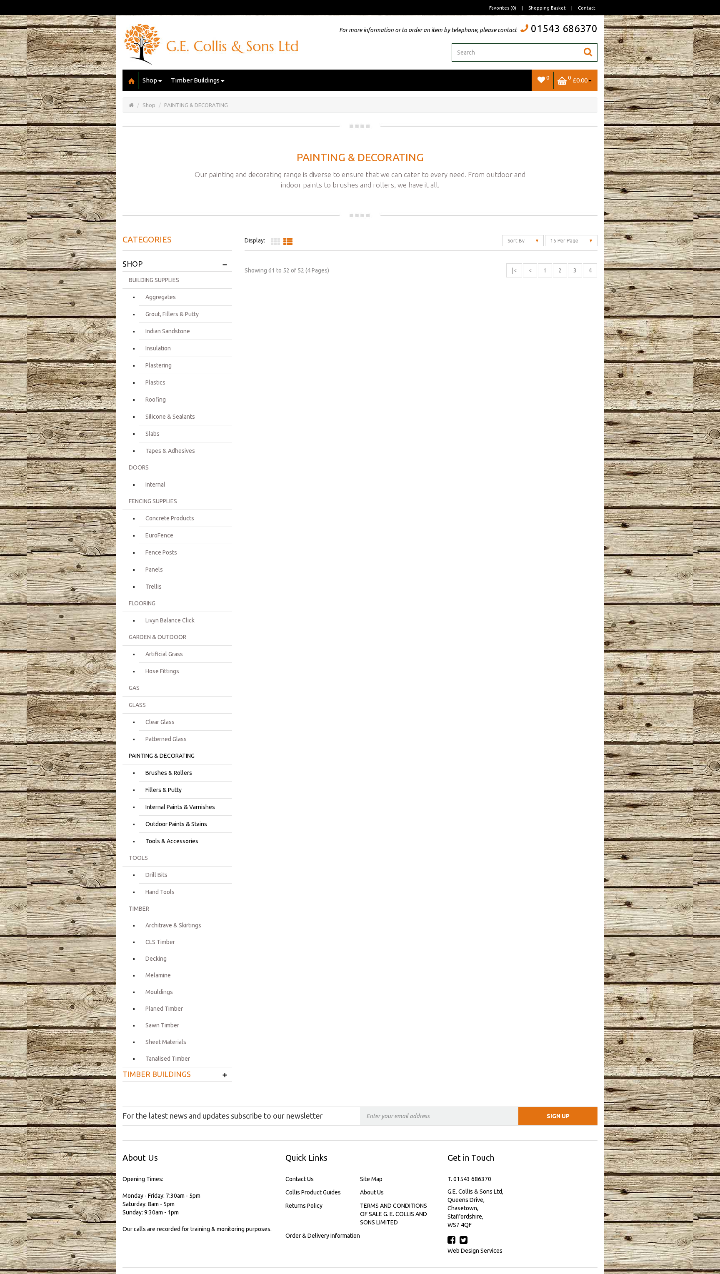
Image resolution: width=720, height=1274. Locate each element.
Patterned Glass (166, 739)
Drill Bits (156, 875)
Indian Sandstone (167, 331)
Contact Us (299, 1179)
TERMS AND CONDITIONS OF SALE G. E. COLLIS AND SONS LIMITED (393, 1214)
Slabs (152, 433)
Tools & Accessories (171, 841)
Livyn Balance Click (170, 620)
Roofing (155, 399)
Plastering (158, 365)
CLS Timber (160, 942)
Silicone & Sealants (170, 416)
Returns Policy (303, 1205)
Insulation (158, 348)
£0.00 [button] (578, 79)
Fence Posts (161, 552)
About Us (372, 1192)
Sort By (517, 240)
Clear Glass (160, 722)
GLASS (137, 705)
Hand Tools (160, 892)
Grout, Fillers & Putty (172, 314)
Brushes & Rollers (168, 772)
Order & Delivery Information (322, 1235)
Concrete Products (169, 518)
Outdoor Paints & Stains (176, 824)
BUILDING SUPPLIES (154, 280)
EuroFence (159, 535)
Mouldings (159, 992)
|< (514, 270)
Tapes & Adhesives (170, 450)
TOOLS (138, 857)
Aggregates (160, 297)
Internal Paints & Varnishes (180, 807)
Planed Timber (164, 1008)
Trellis (153, 586)
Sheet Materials (165, 1042)
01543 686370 (564, 28)
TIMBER (139, 908)
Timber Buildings (195, 80)
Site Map (371, 1179)
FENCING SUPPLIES (153, 501)
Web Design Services (475, 1250)
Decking (156, 958)
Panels (154, 569)
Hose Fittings (162, 671)
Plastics (155, 382)
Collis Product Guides (313, 1192)
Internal (155, 484)
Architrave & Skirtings (173, 925)
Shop (149, 80)
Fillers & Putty (163, 790)
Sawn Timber (162, 1025)
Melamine (158, 975)
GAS (134, 687)
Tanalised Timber (167, 1058)
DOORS (139, 467)
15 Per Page (565, 240)
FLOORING (142, 603)
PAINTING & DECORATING (196, 105)
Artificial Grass (164, 654)
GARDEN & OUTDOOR (157, 637)
